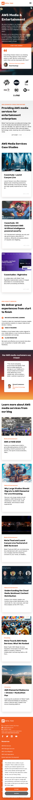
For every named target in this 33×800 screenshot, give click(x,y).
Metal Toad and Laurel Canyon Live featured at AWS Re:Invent (15, 543)
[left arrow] (3, 378)
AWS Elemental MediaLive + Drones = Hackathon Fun (16, 692)
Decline (16, 793)
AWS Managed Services (8, 748)
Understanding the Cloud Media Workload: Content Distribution (16, 593)
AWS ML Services (6, 745)
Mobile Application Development (10, 757)
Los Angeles (6, 725)
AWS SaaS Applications (8, 754)
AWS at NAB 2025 (12, 442)
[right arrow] (29, 378)
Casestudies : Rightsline (15, 275)
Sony (11, 28)
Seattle (11, 725)
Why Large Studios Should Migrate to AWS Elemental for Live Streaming (16, 491)
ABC (19, 26)
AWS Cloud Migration (7, 751)
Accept (16, 789)
